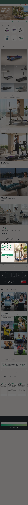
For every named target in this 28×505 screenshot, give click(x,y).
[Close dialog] (26, 243)
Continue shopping (7, 257)
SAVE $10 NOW (7, 255)
